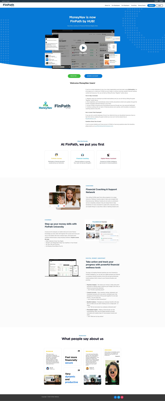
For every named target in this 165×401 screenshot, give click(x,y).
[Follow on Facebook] (115, 397)
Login (159, 5)
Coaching (133, 5)
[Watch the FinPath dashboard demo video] (82, 68)
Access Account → (93, 76)
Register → (74, 76)
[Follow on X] (118, 397)
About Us (107, 5)
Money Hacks (142, 5)
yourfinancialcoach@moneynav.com (104, 126)
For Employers (125, 5)
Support (161, 1)
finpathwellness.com (91, 118)
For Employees (116, 5)
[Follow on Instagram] (122, 397)
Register (151, 5)
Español (156, 1)
